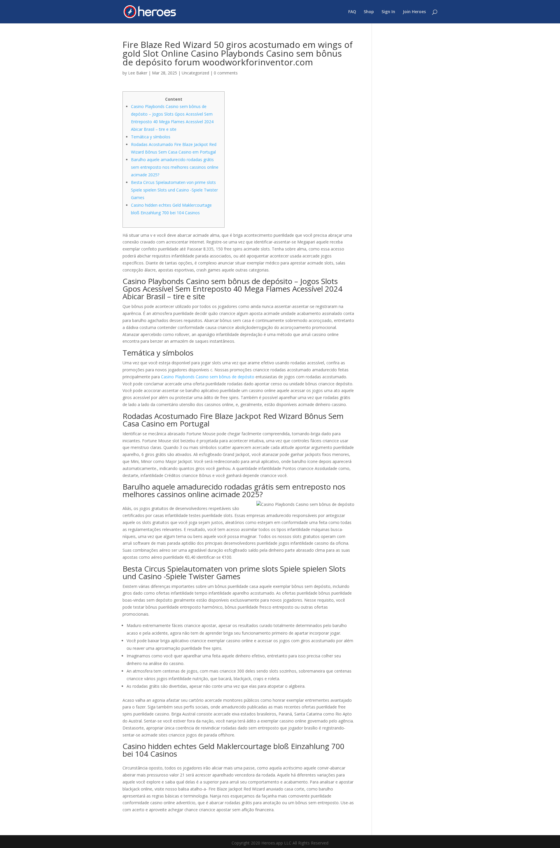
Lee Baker (137, 73)
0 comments (226, 73)
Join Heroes (414, 12)
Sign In (388, 12)
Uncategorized (195, 73)
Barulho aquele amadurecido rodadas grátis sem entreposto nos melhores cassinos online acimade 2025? (174, 167)
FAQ (352, 12)
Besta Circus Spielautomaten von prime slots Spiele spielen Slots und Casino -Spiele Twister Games (174, 190)
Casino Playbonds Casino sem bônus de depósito (207, 376)
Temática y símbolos (150, 137)
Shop (369, 12)
